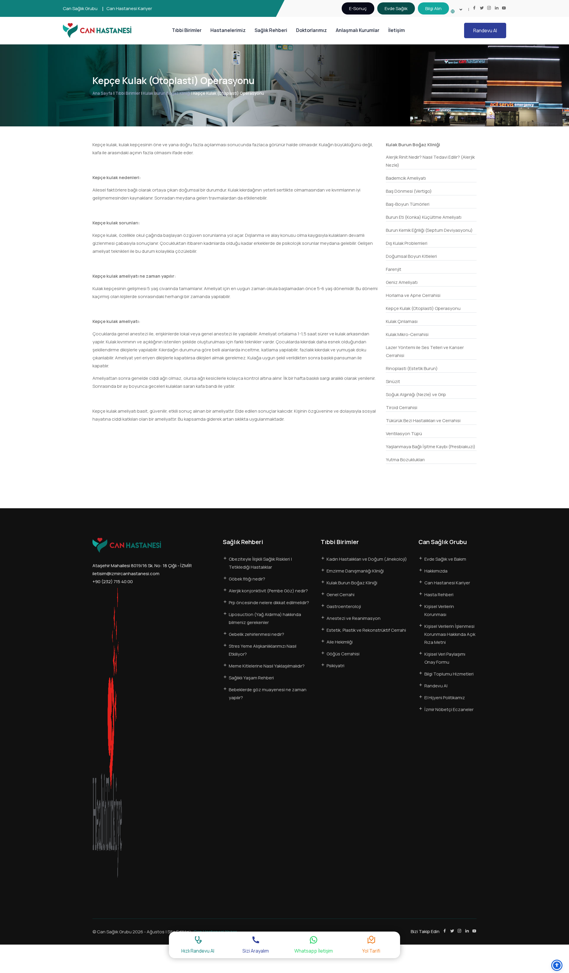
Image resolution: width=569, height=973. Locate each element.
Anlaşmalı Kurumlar (357, 30)
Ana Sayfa (102, 93)
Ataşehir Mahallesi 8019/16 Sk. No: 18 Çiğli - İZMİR (142, 565)
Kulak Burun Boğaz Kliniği (166, 93)
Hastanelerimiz (228, 30)
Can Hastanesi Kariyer (129, 8)
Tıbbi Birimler (187, 30)
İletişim (396, 30)
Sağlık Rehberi (271, 30)
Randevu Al (485, 30)
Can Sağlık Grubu (80, 8)
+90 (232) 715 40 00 (112, 581)
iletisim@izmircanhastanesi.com (125, 573)
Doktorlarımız (311, 30)
